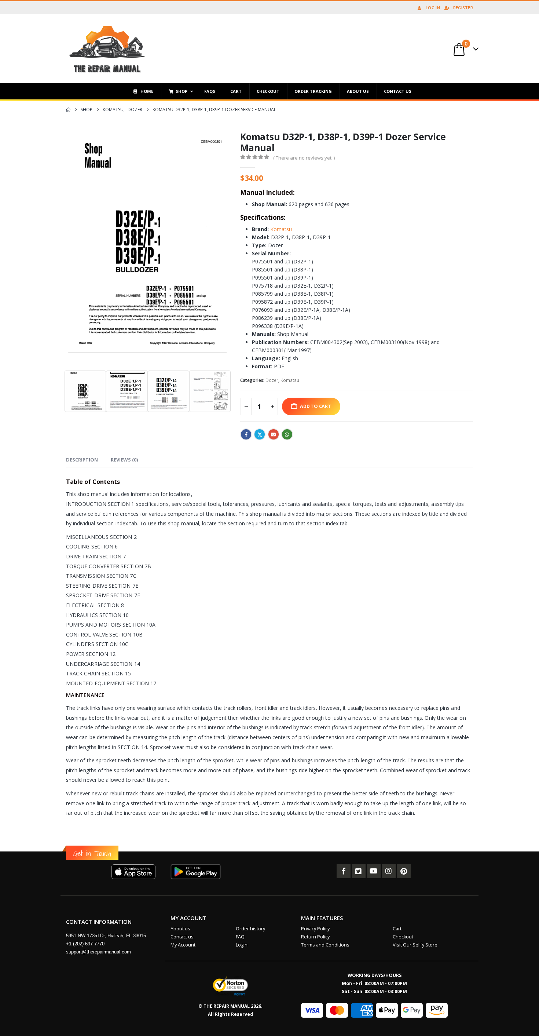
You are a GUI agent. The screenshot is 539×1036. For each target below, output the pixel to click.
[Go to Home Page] (68, 110)
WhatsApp (287, 434)
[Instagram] (389, 871)
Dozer (271, 380)
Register (463, 7)
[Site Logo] (107, 48)
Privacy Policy (315, 929)
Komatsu (281, 229)
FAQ (240, 937)
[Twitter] (359, 871)
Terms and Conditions (325, 945)
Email (273, 434)
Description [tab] (82, 459)
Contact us (182, 937)
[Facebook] (344, 871)
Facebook (246, 434)
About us (180, 929)
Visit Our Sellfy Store (415, 945)
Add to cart (315, 406)
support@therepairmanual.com (98, 952)
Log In (433, 7)
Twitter (259, 434)
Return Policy (315, 937)
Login (241, 945)
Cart (397, 929)
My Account (182, 945)
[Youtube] (374, 871)
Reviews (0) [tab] (124, 459)
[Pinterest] (404, 871)
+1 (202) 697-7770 (85, 943)
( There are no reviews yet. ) (304, 157)
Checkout (403, 937)
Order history (250, 929)
